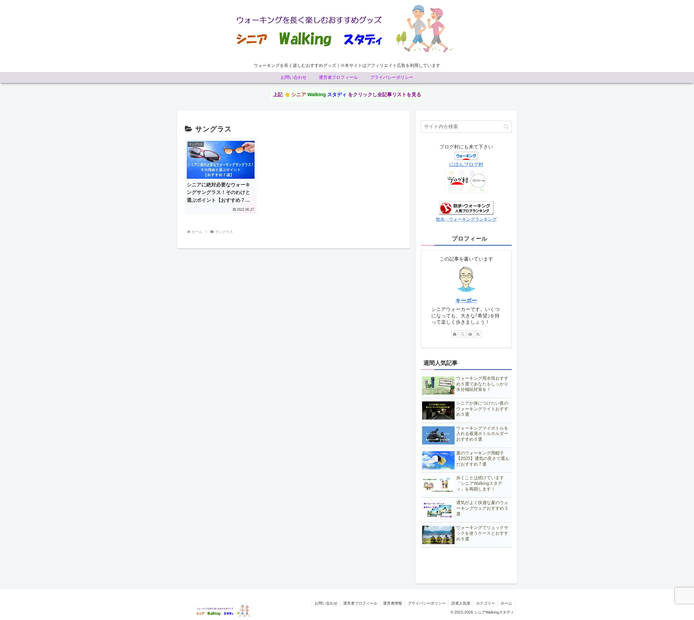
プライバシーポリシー (427, 603)
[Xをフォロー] (462, 333)
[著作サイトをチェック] (454, 333)
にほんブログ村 (466, 164)
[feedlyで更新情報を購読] (470, 333)
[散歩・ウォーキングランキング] (466, 207)
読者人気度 (460, 603)
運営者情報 (392, 603)
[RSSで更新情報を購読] (477, 333)
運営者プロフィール (360, 603)
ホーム (506, 603)
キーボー (466, 300)
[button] (506, 127)
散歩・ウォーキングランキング (466, 219)
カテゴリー (485, 603)
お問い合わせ (326, 603)
